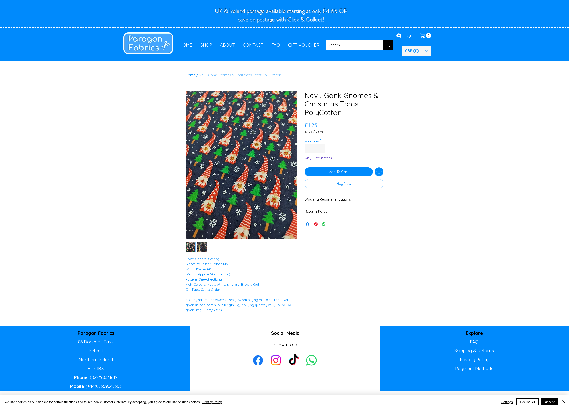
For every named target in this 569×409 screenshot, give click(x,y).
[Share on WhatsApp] (324, 224)
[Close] (563, 401)
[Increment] (321, 148)
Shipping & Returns (474, 350)
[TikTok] (293, 360)
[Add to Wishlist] (379, 171)
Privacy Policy (474, 359)
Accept (550, 402)
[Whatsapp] (311, 360)
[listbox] (416, 51)
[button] (426, 35)
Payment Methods (474, 368)
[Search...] (388, 45)
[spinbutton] (314, 148)
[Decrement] (308, 148)
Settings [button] (507, 402)
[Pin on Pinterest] (316, 224)
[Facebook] (258, 360)
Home (190, 75)
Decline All (527, 402)
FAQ (474, 342)
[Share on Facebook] (307, 224)
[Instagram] (275, 360)
